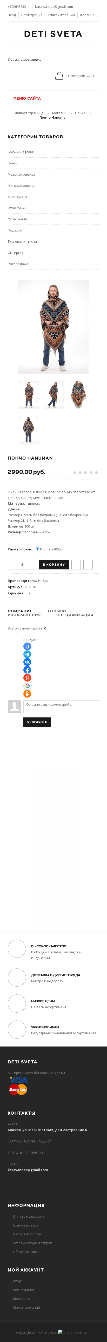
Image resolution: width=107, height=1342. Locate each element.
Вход (12, 14)
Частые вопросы (27, 1234)
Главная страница (29, 113)
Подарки (15, 230)
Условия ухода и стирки (32, 1243)
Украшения (17, 219)
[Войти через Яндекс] (27, 678)
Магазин (59, 113)
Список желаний (61, 14)
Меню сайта (26, 98)
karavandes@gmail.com (54, 6)
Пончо (80, 113)
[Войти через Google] (27, 686)
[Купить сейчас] (88, 564)
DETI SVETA (53, 34)
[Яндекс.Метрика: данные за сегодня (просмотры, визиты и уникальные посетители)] (74, 1332)
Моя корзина (24, 1298)
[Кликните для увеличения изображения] (53, 327)
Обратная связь (26, 1251)
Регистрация (31, 14)
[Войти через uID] (27, 646)
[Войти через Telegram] (27, 654)
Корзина (87, 14)
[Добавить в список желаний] (76, 564)
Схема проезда (25, 1225)
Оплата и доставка (29, 1216)
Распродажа (18, 263)
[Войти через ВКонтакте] (27, 662)
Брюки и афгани (21, 152)
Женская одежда (22, 185)
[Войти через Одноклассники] (27, 694)
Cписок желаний (26, 1307)
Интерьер (16, 252)
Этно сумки (17, 208)
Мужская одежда (22, 174)
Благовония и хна (22, 241)
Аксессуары (17, 196)
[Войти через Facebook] (27, 670)
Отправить (37, 722)
